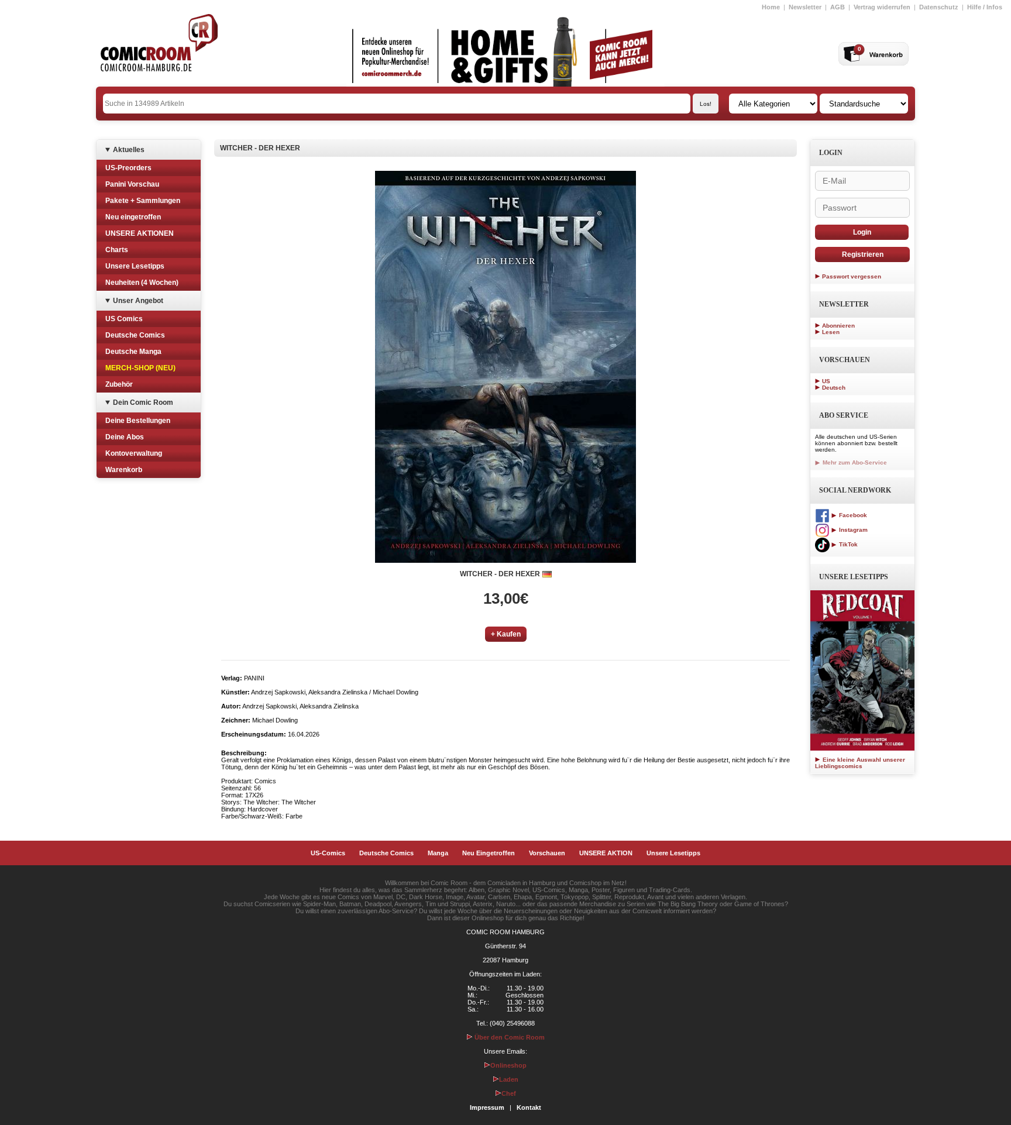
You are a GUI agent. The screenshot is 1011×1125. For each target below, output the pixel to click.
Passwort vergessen (851, 276)
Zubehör (119, 384)
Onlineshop (508, 1065)
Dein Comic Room (143, 402)
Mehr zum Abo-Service (854, 462)
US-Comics (328, 852)
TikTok (847, 544)
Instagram (852, 530)
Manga (438, 852)
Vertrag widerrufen (882, 7)
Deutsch (833, 387)
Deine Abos (124, 437)
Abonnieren (838, 325)
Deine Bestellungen (137, 421)
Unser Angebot (138, 301)
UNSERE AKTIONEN (139, 233)
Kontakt (529, 1107)
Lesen (831, 332)
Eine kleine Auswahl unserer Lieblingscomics (860, 762)
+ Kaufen (506, 634)
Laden (508, 1079)
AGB (837, 7)
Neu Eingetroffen (488, 852)
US (826, 381)
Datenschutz (938, 7)
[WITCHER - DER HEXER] (505, 367)
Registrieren (862, 254)
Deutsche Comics (135, 335)
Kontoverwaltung (133, 453)
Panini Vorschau (132, 184)
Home (771, 7)
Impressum (487, 1107)
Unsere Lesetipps (134, 266)
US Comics (124, 319)
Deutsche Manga (133, 352)
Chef (508, 1093)
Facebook (852, 515)
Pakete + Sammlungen (142, 201)
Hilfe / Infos (984, 7)
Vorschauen (547, 852)
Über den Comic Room (509, 1037)
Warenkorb (123, 470)
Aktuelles (129, 150)
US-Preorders (128, 168)
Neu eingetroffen (133, 217)
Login (862, 232)
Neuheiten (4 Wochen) (141, 282)
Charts (116, 250)
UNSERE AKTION (605, 852)
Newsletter (805, 7)
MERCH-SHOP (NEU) (140, 368)
